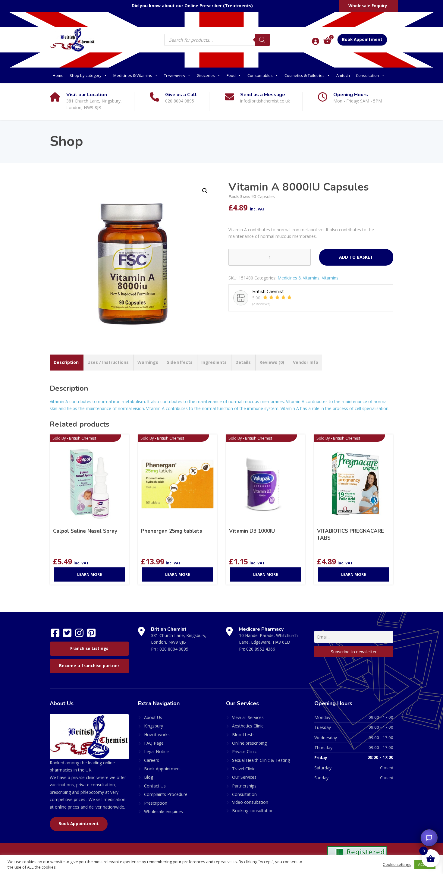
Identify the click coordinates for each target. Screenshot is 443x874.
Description (66, 362)
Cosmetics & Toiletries (304, 75)
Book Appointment (362, 39)
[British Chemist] (72, 39)
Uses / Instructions (108, 362)
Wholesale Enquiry (367, 5)
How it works (157, 734)
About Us (153, 717)
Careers (151, 760)
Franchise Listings (89, 648)
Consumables (260, 75)
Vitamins (330, 278)
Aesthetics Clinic (247, 726)
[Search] (262, 40)
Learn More (89, 574)
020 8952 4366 (260, 649)
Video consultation (250, 802)
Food (231, 75)
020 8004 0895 (173, 649)
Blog (148, 777)
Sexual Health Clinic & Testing (261, 760)
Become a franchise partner (89, 665)
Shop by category (86, 75)
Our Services (244, 777)
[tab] (66, 362)
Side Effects (180, 362)
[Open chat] (429, 838)
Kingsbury (153, 726)
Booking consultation (253, 810)
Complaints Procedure (165, 794)
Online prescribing (249, 743)
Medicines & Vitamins (132, 75)
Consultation (367, 75)
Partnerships (244, 786)
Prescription (155, 803)
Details (243, 362)
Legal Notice (156, 751)
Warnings (147, 362)
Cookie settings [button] (397, 864)
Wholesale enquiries (163, 811)
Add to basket (356, 257)
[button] (205, 190)
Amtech (343, 75)
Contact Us (155, 786)
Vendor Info (305, 362)
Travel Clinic (243, 768)
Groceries (206, 75)
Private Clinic (244, 751)
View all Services (248, 717)
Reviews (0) (271, 362)
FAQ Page (154, 743)
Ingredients (214, 362)
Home (58, 75)
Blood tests (243, 734)
